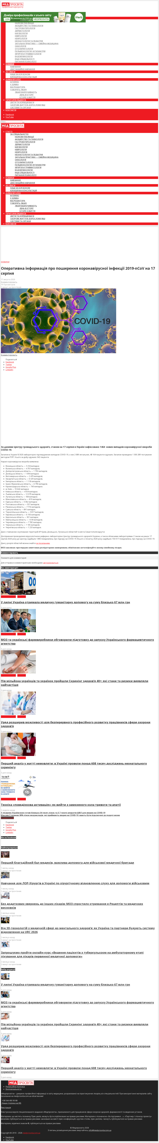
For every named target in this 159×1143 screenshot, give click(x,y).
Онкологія (20, 46)
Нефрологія (21, 38)
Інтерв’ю (14, 82)
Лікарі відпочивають (26, 92)
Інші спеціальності (24, 59)
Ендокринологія (24, 56)
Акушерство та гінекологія (29, 25)
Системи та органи (20, 107)
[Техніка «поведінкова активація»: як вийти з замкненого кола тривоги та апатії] (18, 796)
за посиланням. (43, 543)
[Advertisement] (79, 243)
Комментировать (9, 282)
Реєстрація (6, 1107)
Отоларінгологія (24, 48)
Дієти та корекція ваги (22, 102)
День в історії (26, 95)
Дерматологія (22, 31)
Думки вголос (13, 79)
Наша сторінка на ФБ (11, 1103)
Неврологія (21, 36)
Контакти (11, 110)
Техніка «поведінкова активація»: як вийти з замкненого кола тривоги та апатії (61, 805)
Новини (10, 64)
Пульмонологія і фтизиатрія (30, 51)
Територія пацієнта (16, 100)
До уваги (10, 71)
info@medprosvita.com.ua (100, 1130)
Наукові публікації (24, 23)
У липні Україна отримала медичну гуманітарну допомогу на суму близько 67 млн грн (65, 602)
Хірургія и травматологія (28, 54)
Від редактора (17, 87)
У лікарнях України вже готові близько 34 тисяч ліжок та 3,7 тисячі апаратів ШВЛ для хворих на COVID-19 (53, 812)
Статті (9, 18)
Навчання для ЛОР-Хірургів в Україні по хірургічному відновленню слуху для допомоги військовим (75, 883)
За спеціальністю (19, 20)
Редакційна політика (15, 1086)
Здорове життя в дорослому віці (27, 105)
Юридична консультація (23, 77)
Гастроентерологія (25, 28)
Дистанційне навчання (22, 69)
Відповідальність (14, 1089)
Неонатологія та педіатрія (29, 41)
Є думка (14, 84)
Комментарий (7, 818)
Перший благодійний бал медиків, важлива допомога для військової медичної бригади (67, 862)
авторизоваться (50, 562)
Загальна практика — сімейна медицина (36, 43)
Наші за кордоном (20, 74)
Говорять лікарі (18, 89)
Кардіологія (21, 33)
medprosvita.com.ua (31, 1133)
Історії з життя (27, 97)
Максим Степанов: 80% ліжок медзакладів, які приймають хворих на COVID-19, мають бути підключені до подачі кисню (60, 815)
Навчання (15, 66)
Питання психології (25, 61)
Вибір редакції (8, 596)
